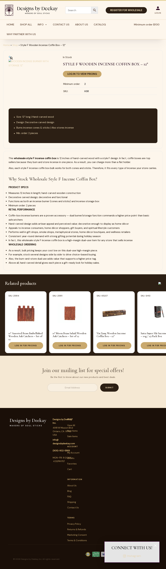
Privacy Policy (74, 524)
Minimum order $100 (146, 24)
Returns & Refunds (76, 529)
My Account (73, 452)
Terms (71, 518)
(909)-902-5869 (61, 450)
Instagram (134, 556)
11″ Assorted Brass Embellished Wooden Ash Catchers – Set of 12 (25, 336)
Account (72, 446)
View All (71, 425)
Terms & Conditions (77, 540)
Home (10, 24)
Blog (69, 491)
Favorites (72, 463)
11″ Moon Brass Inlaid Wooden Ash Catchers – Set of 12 (69, 335)
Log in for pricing (26, 345)
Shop (15, 45)
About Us (81, 24)
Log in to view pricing (82, 74)
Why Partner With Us (21, 34)
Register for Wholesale (126, 10)
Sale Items (72, 436)
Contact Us (61, 24)
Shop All (26, 24)
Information (74, 479)
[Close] (155, 545)
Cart (69, 469)
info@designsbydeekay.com (64, 441)
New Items (72, 431)
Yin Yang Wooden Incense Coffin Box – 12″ (111, 335)
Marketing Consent (77, 535)
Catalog (100, 24)
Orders (70, 458)
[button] (10, 57)
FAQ (69, 496)
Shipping (71, 502)
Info (41, 24)
